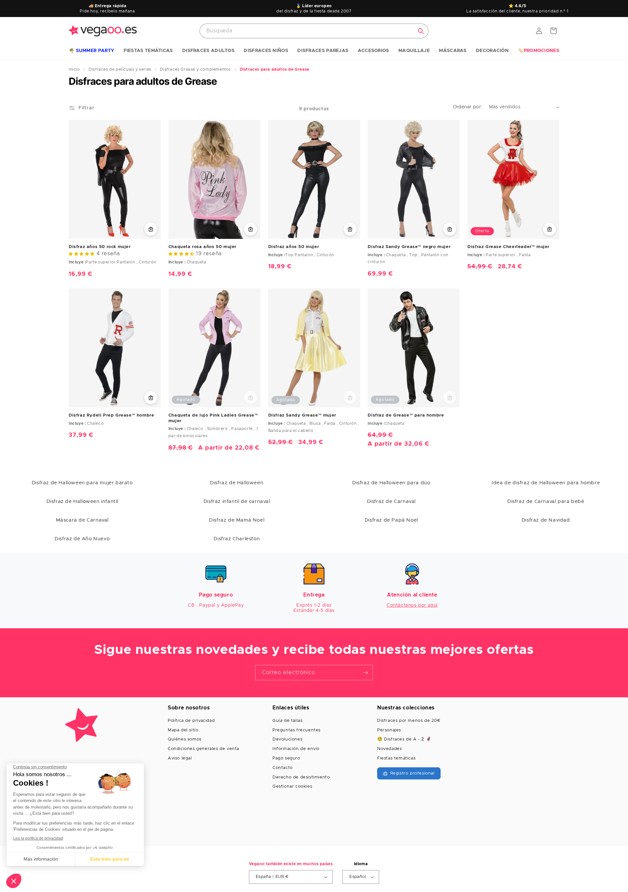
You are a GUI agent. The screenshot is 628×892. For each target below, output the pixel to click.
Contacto (282, 768)
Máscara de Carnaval (82, 520)
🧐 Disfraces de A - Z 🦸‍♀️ (404, 739)
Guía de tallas (287, 721)
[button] (91, 51)
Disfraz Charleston (237, 538)
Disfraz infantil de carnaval (236, 501)
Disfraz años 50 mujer (293, 247)
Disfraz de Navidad (546, 520)
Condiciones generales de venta (203, 749)
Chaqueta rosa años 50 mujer (202, 247)
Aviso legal (180, 758)
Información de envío (296, 749)
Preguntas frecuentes (296, 730)
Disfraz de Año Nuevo (82, 538)
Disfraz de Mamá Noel (236, 520)
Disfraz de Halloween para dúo (391, 482)
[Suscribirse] (365, 672)
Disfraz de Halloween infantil (82, 501)
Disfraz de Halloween (236, 482)
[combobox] (314, 31)
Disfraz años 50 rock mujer (100, 247)
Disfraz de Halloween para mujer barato (82, 482)
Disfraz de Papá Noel (391, 520)
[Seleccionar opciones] (150, 229)
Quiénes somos (184, 739)
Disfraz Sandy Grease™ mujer (302, 415)
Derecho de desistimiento (301, 777)
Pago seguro (286, 758)
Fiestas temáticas (396, 758)
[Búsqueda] (421, 31)
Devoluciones (287, 739)
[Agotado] (250, 397)
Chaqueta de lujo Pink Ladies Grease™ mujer (213, 418)
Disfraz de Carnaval (391, 501)
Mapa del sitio (183, 730)
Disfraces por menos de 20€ (409, 721)
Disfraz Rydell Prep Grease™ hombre (111, 415)
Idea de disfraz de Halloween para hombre (546, 482)
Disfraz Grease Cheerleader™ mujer (508, 247)
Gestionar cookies (292, 786)
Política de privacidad (191, 721)
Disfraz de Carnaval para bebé (545, 501)
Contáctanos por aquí (412, 605)
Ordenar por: (467, 107)
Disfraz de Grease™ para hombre (406, 415)
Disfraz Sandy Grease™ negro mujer (409, 247)
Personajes (389, 730)
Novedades (389, 749)
